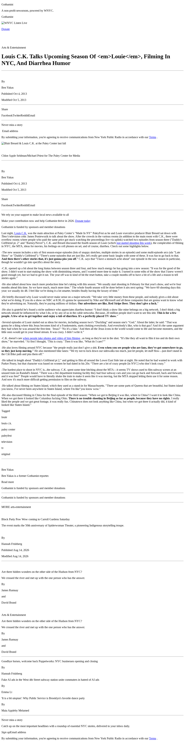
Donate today (83, 220)
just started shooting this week (134, 242)
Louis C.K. (20, 233)
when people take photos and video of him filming (51, 338)
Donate (5, 29)
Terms (152, 137)
